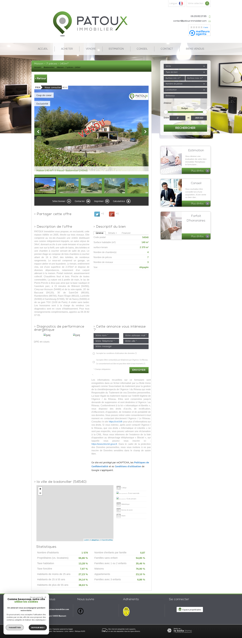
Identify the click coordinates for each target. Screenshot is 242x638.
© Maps (94, 540)
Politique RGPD (80, 631)
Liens (66, 631)
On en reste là (36, 597)
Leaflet (86, 540)
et (189, 117)
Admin (71, 631)
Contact (167, 49)
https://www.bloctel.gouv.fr (104, 444)
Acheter (67, 49)
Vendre (91, 49)
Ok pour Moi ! (38, 627)
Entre (166, 117)
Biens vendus (195, 49)
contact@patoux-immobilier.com (190, 21)
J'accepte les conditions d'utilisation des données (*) (116, 353)
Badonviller (49, 67)
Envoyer (139, 370)
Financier (126, 233)
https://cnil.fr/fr (115, 421)
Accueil (43, 49)
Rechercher (185, 128)
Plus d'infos (199, 170)
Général (99, 233)
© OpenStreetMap (106, 540)
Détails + (112, 233)
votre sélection (195, 3)
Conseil (142, 49)
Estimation (116, 49)
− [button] (40, 493)
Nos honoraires (58, 631)
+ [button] (40, 489)
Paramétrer (15, 627)
